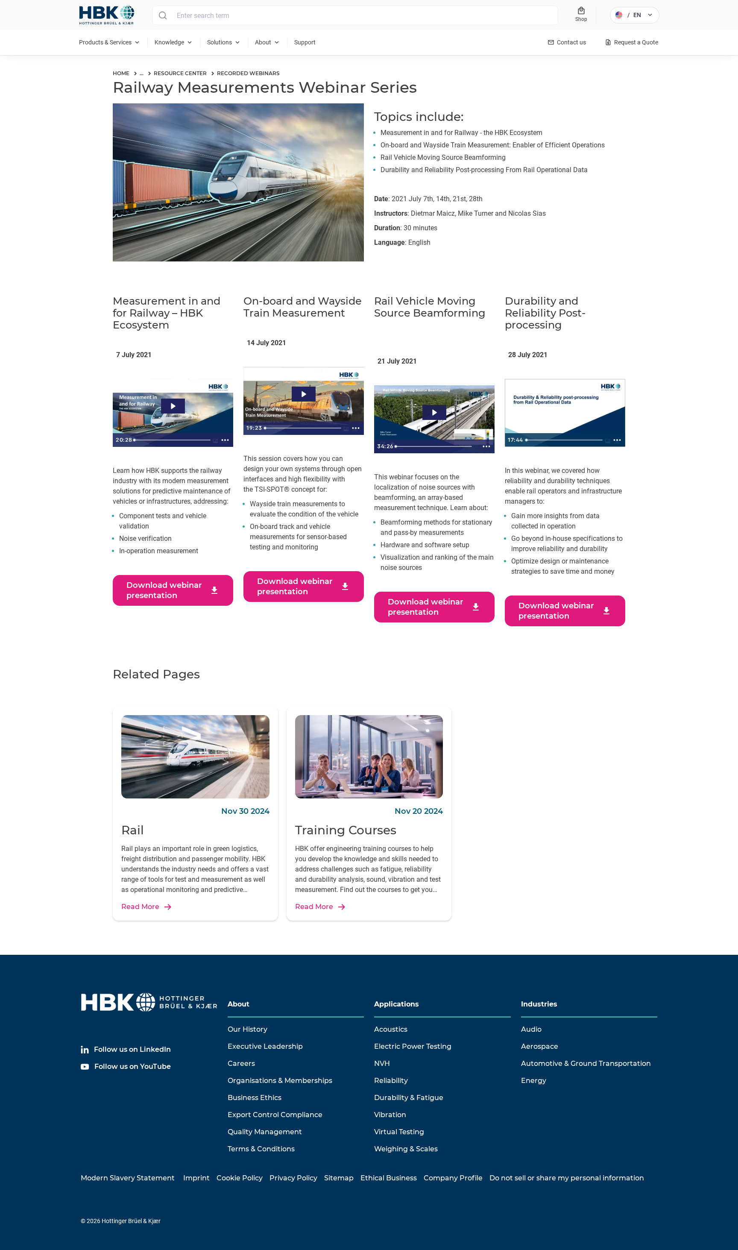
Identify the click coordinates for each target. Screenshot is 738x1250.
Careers (241, 1063)
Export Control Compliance (275, 1115)
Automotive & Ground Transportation (586, 1063)
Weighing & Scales (406, 1149)
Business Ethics (254, 1098)
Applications (396, 1004)
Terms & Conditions (261, 1149)
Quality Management (265, 1132)
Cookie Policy (240, 1178)
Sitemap (339, 1178)
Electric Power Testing (412, 1046)
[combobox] (355, 15)
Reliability (391, 1081)
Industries (539, 1004)
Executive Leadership (265, 1046)
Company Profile (453, 1178)
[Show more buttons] (225, 440)
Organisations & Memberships (280, 1081)
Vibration (390, 1115)
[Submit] (162, 15)
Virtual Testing (399, 1132)
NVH (382, 1063)
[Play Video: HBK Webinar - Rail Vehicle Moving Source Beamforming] (434, 412)
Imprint (196, 1178)
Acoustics (390, 1029)
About (238, 1004)
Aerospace (539, 1046)
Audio (531, 1029)
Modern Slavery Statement (128, 1178)
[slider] (173, 440)
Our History (247, 1029)
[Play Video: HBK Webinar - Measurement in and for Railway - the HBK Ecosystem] (172, 406)
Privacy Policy (293, 1178)
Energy (533, 1081)
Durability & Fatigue (408, 1098)
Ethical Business (388, 1178)
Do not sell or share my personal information (566, 1178)
